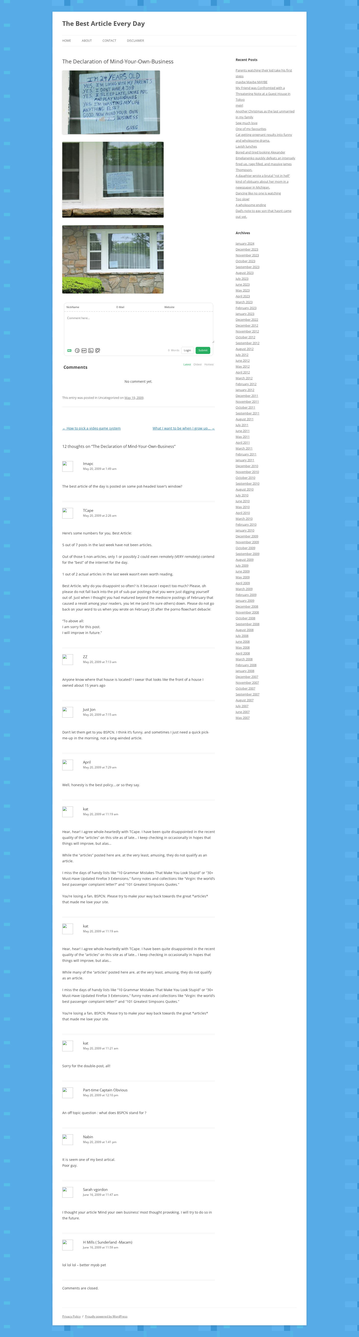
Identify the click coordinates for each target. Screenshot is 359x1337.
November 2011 (247, 401)
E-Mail (120, 307)
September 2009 (247, 554)
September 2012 (247, 343)
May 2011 (243, 436)
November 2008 (247, 612)
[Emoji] (77, 350)
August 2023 (244, 273)
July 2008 (242, 635)
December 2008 (247, 606)
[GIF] (84, 350)
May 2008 (243, 647)
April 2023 (243, 296)
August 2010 (244, 489)
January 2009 (245, 600)
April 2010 (243, 513)
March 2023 (244, 302)
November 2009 (247, 542)
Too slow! (242, 199)
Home (66, 41)
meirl (239, 105)
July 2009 (242, 565)
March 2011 (244, 448)
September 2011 (247, 413)
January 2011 (245, 460)
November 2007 (247, 682)
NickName (72, 307)
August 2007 (244, 700)
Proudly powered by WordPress (106, 1316)
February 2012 (246, 384)
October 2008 (245, 618)
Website (169, 307)
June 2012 (243, 360)
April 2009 (243, 583)
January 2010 (245, 530)
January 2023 (245, 314)
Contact (109, 41)
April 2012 (243, 372)
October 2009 (245, 548)
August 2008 (244, 630)
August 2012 (244, 349)
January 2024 (245, 243)
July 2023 (242, 278)
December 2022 (247, 319)
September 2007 (247, 694)
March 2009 (244, 589)
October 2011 (245, 407)
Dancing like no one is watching (258, 193)
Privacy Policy (71, 1316)
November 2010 (247, 472)
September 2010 (247, 483)
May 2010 (243, 507)
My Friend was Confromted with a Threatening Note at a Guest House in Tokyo (263, 94)
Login (187, 350)
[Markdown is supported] (70, 350)
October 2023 (245, 261)
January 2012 (245, 390)
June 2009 (243, 571)
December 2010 (247, 466)
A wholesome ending (251, 205)
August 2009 (244, 559)
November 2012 (247, 331)
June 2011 (243, 431)
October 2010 (245, 477)
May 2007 (243, 717)
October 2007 (245, 688)
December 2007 (247, 676)
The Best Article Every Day (103, 23)
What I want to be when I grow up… (184, 428)
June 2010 (243, 501)
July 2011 (242, 425)
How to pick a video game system (91, 428)
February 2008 (246, 665)
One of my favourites (251, 129)
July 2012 (242, 354)
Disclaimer (135, 41)
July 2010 (242, 495)
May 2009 (243, 577)
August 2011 (244, 419)
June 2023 (243, 284)
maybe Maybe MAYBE (251, 82)
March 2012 (244, 378)
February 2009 (246, 595)
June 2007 (243, 712)
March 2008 (244, 659)
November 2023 (247, 255)
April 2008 (243, 653)
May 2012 (243, 366)
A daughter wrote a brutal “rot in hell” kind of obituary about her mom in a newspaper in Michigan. (263, 181)
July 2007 (242, 706)
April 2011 (243, 442)
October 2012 (245, 337)
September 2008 (247, 624)
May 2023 (243, 290)
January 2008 (245, 671)
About (87, 41)
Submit (203, 350)
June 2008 (243, 641)
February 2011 (246, 454)
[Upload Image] (91, 350)
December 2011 (247, 395)
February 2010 (246, 524)
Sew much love (246, 123)
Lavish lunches (246, 146)
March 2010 (244, 518)
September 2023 (247, 267)
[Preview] (98, 350)
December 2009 (247, 536)
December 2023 (247, 249)
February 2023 (246, 308)
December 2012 (247, 325)
